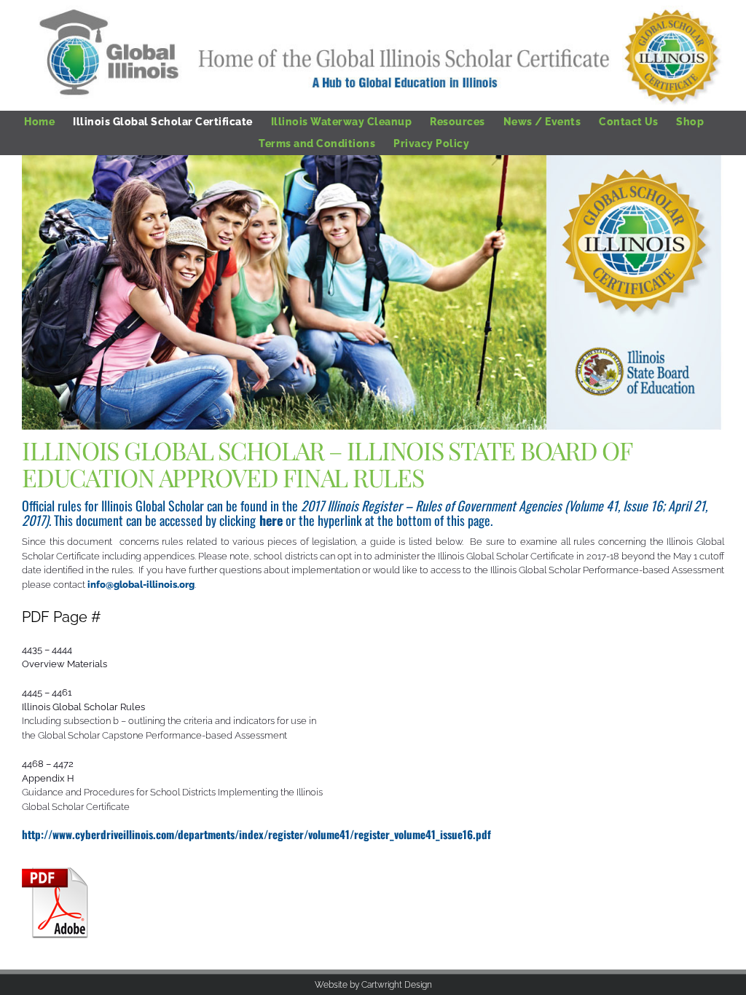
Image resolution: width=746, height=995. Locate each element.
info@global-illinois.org (141, 584)
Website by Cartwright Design (373, 985)
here (271, 520)
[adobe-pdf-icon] (58, 872)
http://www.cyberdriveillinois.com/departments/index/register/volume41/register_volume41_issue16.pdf (256, 834)
